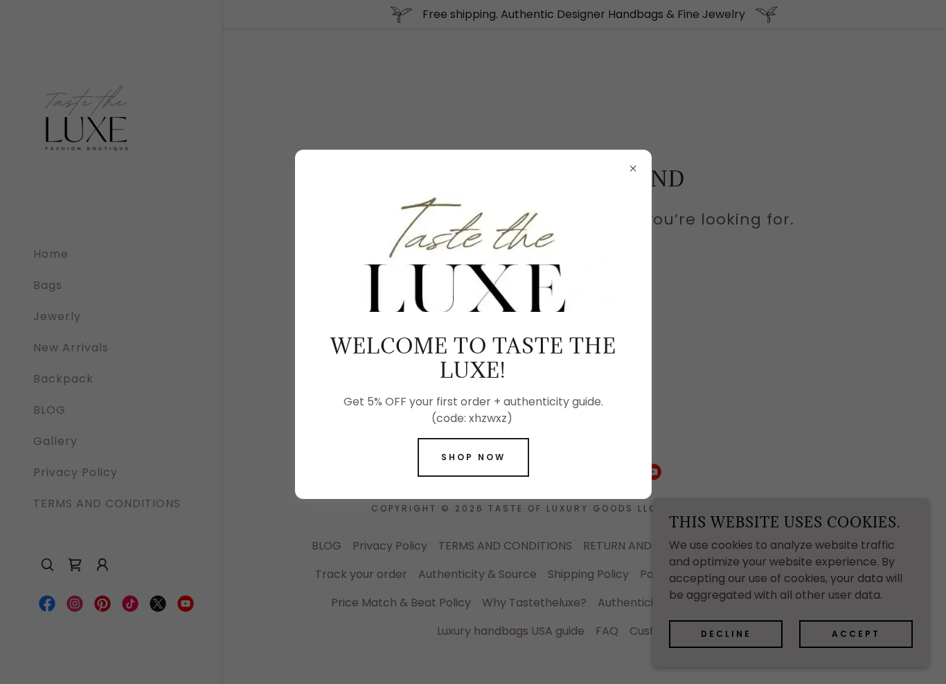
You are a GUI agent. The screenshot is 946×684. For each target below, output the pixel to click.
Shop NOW (473, 457)
